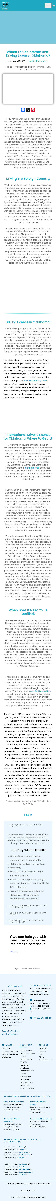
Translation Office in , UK (15, 1175)
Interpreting (6, 1057)
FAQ (40, 1054)
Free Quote (43, 1048)
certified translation (40, 691)
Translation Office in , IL (15, 1150)
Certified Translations (9, 1054)
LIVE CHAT (14, 951)
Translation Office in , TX (15, 1157)
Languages (6, 1048)
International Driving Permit (35, 380)
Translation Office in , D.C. (18, 1169)
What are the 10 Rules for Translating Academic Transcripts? (26, 1065)
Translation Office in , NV (17, 1164)
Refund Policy (41, 1197)
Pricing (41, 1057)
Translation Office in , (18, 1172)
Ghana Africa (25, 1085)
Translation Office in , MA (15, 1147)
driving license (32, 467)
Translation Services (9, 1051)
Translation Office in (14, 1167)
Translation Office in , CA (17, 1152)
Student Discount (45, 1060)
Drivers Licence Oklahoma (30, 969)
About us (42, 1051)
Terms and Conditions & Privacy (22, 1197)
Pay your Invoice (28, 1190)
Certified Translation (38, 61)
